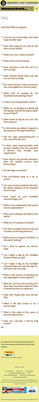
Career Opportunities (20, 377)
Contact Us (21, 382)
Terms (12, 380)
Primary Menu (36, 8)
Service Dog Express (15, 8)
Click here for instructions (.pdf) (11, 357)
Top (2, 327)
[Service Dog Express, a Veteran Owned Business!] (14, 390)
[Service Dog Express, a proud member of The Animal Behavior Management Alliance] (32, 390)
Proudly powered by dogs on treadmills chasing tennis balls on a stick (19, 399)
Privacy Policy (6, 380)
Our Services (10, 371)
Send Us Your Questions (27, 375)
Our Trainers (29, 371)
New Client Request (10, 375)
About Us (20, 371)
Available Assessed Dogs (17, 373)
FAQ (29, 373)
